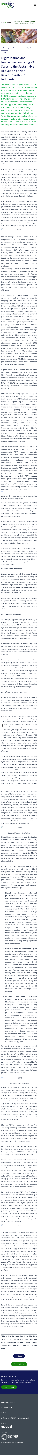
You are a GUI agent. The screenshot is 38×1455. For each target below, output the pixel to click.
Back (20, 1356)
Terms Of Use (6, 1407)
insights (9, 22)
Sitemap (4, 1412)
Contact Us (18, 1364)
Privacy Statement (8, 1402)
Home (3, 22)
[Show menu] (35, 5)
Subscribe (8, 1387)
